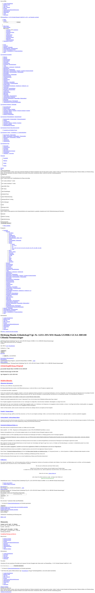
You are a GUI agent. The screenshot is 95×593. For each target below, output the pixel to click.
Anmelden (8, 29)
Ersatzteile (5, 230)
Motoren (5, 57)
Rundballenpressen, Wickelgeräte (10, 100)
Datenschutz (6, 12)
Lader (4, 65)
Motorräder (5, 94)
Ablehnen (3, 591)
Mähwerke (5, 93)
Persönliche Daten (10, 32)
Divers (10, 234)
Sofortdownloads (10, 37)
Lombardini (11, 254)
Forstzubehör (6, 152)
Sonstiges (5, 78)
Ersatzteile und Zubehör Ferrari (10, 130)
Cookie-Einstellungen (8, 3)
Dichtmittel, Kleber (7, 111)
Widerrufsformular (7, 546)
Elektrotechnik (6, 108)
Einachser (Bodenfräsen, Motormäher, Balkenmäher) (14, 98)
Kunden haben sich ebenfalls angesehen (19, 507)
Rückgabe (5, 543)
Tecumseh (11, 261)
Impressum (5, 14)
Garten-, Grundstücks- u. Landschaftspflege (13, 311)
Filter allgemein (12, 236)
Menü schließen (6, 27)
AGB (4, 13)
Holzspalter (5, 62)
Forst (4, 313)
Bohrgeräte (5, 99)
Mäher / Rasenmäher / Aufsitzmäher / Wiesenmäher (14, 136)
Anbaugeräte (6, 139)
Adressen (8, 33)
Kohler (10, 239)
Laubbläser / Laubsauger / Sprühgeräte (11, 67)
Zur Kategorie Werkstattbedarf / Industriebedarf (11, 116)
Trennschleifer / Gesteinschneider (10, 83)
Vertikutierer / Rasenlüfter (9, 82)
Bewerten (3, 353)
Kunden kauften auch (5, 507)
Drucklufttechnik (7, 106)
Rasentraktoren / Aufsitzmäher (10, 74)
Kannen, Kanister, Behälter (9, 109)
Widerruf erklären (10, 39)
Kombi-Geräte (6, 84)
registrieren (15, 29)
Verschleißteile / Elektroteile (15, 240)
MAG (10, 250)
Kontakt (5, 8)
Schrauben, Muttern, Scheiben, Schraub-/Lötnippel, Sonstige (16, 110)
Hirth (10, 259)
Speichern (3, 505)
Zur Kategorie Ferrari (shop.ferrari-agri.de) (10, 127)
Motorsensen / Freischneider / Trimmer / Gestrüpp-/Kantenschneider (18, 70)
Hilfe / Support (6, 7)
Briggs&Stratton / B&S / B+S (15, 237)
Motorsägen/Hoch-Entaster (9, 150)
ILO (10, 256)
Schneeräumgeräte (7, 77)
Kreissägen (5, 148)
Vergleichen (3, 350)
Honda (10, 243)
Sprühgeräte (6, 87)
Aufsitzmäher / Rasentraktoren (10, 95)
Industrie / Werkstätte (8, 308)
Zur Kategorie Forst (5, 143)
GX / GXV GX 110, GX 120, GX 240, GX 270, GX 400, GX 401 (26, 248)
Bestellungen (9, 36)
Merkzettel (8, 38)
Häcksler (5, 58)
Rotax (10, 258)
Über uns (5, 6)
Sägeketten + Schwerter (8, 153)
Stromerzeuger (6, 79)
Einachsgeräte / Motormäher (9, 134)
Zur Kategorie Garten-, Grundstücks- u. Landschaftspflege (13, 132)
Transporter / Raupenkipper (9, 88)
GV (12, 246)
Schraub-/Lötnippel (7, 124)
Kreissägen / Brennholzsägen (9, 64)
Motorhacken (6, 68)
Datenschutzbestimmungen (14, 503)
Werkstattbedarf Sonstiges (9, 125)
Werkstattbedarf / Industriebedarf (10, 309)
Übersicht (8, 31)
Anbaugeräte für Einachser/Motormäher (12, 102)
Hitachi (10, 260)
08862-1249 (3, 517)
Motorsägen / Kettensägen (9, 69)
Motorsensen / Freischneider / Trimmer (11, 137)
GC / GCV (14, 245)
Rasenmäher (6, 73)
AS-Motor (11, 232)
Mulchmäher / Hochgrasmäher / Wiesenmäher (13, 72)
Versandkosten (25, 570)
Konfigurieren (8, 591)
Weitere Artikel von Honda (9, 484)
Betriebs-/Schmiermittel (8, 114)
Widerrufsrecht (6, 11)
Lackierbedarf (6, 121)
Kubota (10, 241)
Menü (4, 19)
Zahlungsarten (9, 34)
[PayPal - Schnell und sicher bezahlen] (9, 331)
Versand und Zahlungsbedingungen (11, 9)
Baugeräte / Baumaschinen (9, 89)
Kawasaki (11, 253)
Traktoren (5, 80)
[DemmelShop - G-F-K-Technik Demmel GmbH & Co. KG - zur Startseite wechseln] (20, 17)
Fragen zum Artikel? (7, 483)
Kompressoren (6, 63)
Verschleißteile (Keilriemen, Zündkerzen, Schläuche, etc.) (16, 85)
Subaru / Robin (12, 251)
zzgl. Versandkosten (10, 345)
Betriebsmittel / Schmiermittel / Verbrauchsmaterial (14, 119)
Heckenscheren (6, 59)
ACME (10, 255)
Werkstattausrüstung (7, 113)
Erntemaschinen (6, 92)
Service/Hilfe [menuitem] (10, 8)
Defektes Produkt (7, 538)
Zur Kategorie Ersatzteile (6, 54)
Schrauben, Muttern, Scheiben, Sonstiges (12, 122)
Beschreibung (4, 358)
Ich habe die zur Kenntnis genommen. (16, 503)
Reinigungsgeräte (7, 75)
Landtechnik (6, 90)
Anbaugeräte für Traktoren (9, 97)
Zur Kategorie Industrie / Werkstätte (8, 104)
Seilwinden (5, 149)
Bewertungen (10, 358)
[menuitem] (48, 3)
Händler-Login (6, 4)
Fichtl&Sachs (12, 235)
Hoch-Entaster (6, 60)
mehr (34, 360)
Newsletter (5, 554)
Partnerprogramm (7, 540)
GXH (13, 249)
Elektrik (5, 120)
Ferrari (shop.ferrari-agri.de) (9, 310)
